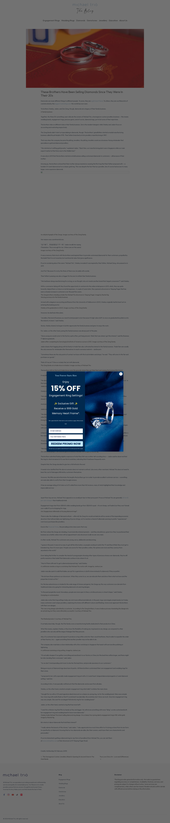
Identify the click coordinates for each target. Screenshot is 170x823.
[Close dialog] (121, 374)
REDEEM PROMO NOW (66, 444)
